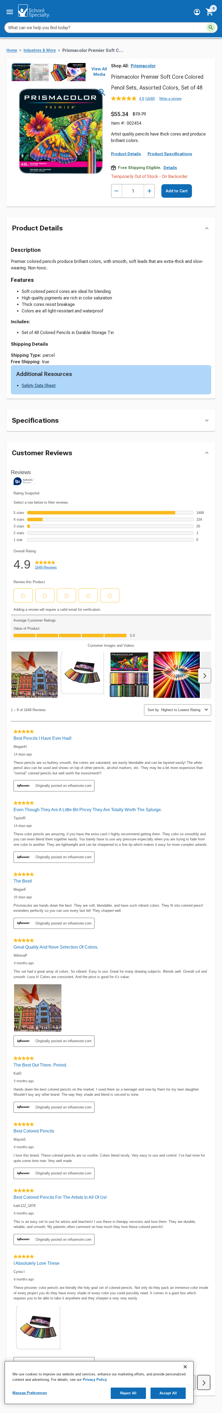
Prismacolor (143, 65)
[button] (197, 12)
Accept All (168, 1393)
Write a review (170, 99)
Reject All (128, 1393)
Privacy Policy (95, 1380)
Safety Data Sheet (39, 385)
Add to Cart (177, 191)
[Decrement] (116, 191)
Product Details (126, 153)
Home (11, 50)
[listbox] (48, 72)
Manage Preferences (29, 1393)
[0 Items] (209, 12)
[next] (85, 72)
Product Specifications (170, 153)
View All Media (99, 72)
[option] (20, 72)
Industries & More (40, 50)
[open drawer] (9, 11)
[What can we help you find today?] (211, 27)
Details (170, 167)
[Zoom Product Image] (102, 92)
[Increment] (149, 191)
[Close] (185, 1367)
